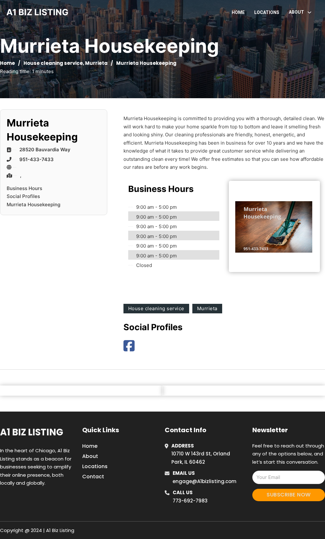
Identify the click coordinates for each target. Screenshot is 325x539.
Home (238, 12)
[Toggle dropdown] (309, 12)
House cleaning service (53, 63)
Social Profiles (23, 196)
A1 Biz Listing (31, 432)
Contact (93, 476)
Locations (266, 12)
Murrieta (96, 63)
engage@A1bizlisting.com (204, 481)
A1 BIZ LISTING (37, 12)
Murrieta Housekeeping (33, 204)
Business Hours (24, 188)
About (90, 456)
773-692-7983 (190, 500)
